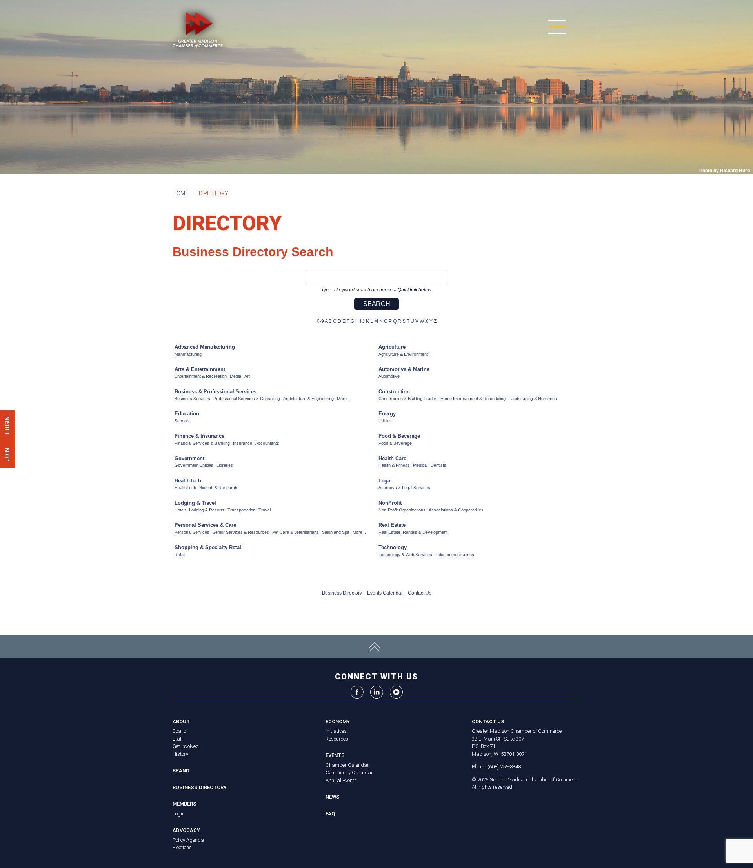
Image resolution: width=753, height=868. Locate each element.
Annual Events (341, 780)
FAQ (330, 814)
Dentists (438, 465)
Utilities (385, 421)
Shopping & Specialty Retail (209, 547)
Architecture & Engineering (308, 398)
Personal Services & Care (205, 525)
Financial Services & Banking (202, 443)
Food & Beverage (399, 436)
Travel (264, 510)
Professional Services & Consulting (246, 398)
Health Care (392, 458)
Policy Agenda (188, 840)
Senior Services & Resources (241, 532)
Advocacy (186, 830)
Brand (181, 770)
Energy (387, 414)
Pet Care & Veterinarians (295, 532)
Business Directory (342, 593)
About (181, 721)
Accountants (267, 443)
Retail (180, 554)
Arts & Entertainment (200, 369)
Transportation (241, 510)
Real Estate (392, 525)
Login (179, 814)
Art (247, 376)
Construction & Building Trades (407, 398)
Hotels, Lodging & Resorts (199, 510)
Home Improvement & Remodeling (473, 398)
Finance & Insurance (199, 436)
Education (187, 414)
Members (184, 804)
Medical (420, 465)
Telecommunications (454, 554)
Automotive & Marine (403, 369)
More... (343, 398)
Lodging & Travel (195, 503)
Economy (338, 721)
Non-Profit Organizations (402, 510)
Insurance (242, 443)
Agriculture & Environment (403, 354)
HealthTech (188, 481)
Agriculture (392, 347)
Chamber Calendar (347, 765)
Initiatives (336, 731)
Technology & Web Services (405, 554)
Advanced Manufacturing (205, 347)
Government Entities (194, 465)
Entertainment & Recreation (201, 376)
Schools (182, 421)
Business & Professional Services (215, 392)
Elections (182, 847)
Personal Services (192, 532)
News (333, 797)
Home (180, 193)
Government (189, 458)
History (180, 754)
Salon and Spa (335, 532)
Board (179, 731)
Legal (385, 481)
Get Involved (186, 746)
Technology (392, 547)
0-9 (320, 321)
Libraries (224, 465)
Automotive (389, 376)
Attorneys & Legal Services (404, 487)
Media (235, 376)
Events (335, 755)
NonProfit (390, 503)
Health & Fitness (394, 465)
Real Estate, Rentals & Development (412, 532)
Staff (178, 739)
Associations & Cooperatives (456, 510)
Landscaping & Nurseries (533, 398)
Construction (394, 392)
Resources (337, 739)
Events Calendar (385, 593)
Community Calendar (349, 772)
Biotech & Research (218, 487)
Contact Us (419, 593)
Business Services (192, 398)
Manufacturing (188, 354)
